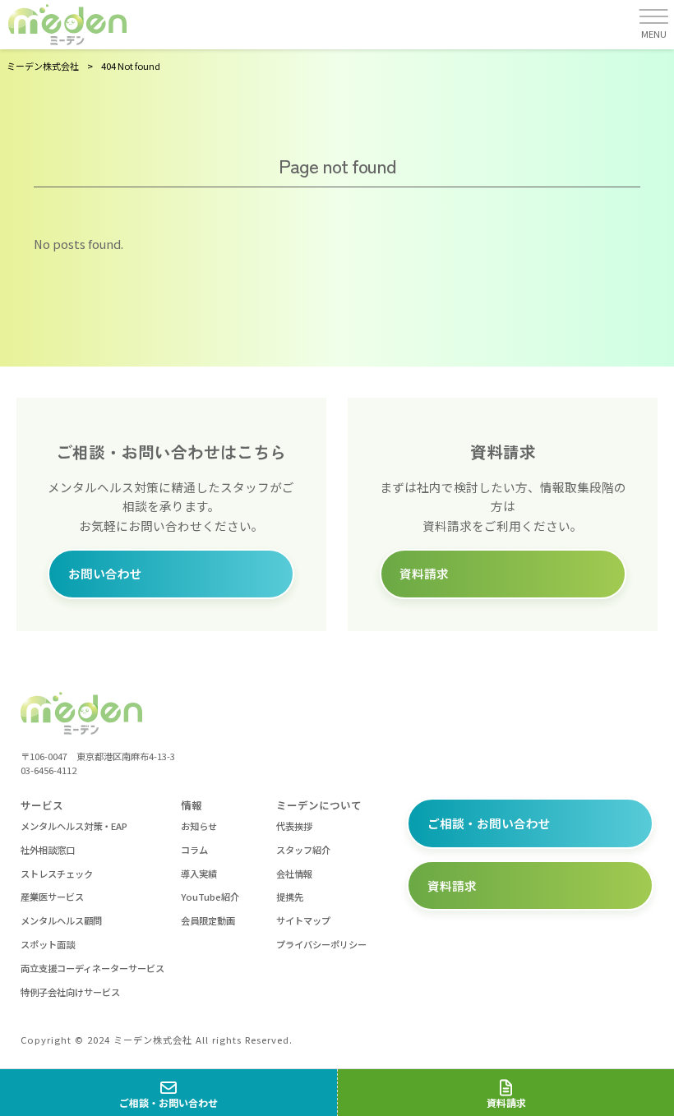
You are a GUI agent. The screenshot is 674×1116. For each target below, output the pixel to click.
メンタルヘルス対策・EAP (74, 825)
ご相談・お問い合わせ (489, 823)
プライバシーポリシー (321, 944)
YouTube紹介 (210, 896)
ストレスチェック (57, 873)
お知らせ (199, 825)
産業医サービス (52, 896)
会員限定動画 (208, 920)
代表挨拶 (294, 825)
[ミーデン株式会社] (67, 24)
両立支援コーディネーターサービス (92, 968)
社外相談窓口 (48, 849)
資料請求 (424, 573)
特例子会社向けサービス (70, 991)
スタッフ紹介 (303, 849)
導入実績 (199, 873)
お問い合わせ (105, 573)
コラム (194, 849)
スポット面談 (48, 944)
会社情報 (294, 873)
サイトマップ (303, 920)
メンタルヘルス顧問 (61, 920)
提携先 (289, 896)
